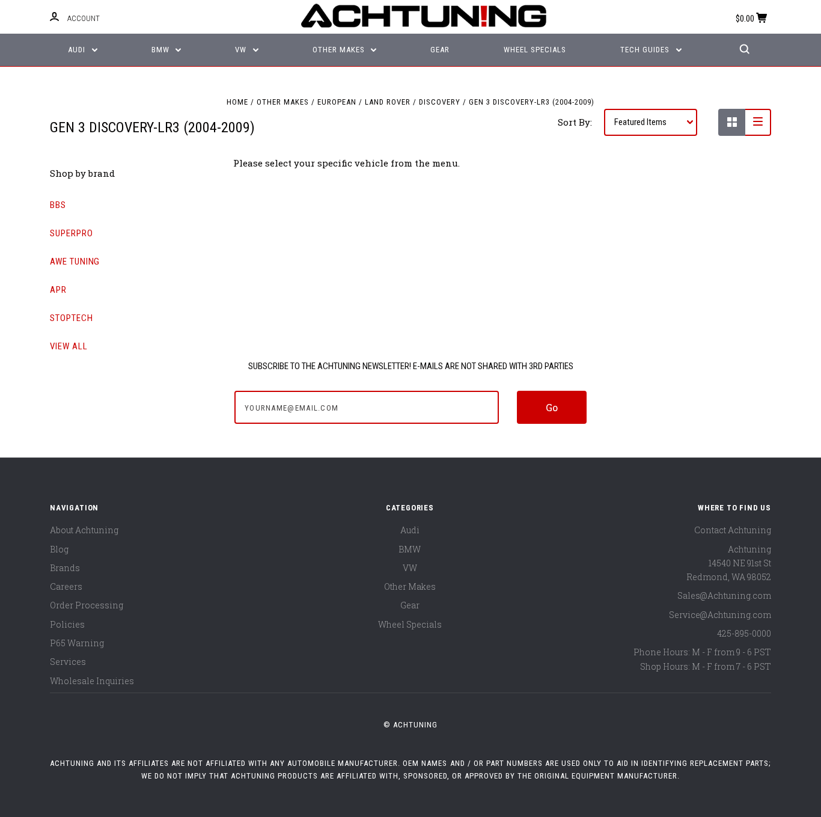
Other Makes (340, 49)
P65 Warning (77, 643)
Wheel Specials (535, 49)
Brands (65, 568)
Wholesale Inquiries (92, 681)
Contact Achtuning (732, 530)
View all (69, 346)
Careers (66, 586)
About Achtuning (84, 530)
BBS (58, 205)
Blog (59, 549)
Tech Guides (646, 49)
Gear (440, 49)
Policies (67, 624)
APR (58, 289)
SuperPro (71, 233)
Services (68, 661)
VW (242, 49)
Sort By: (575, 122)
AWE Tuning (75, 261)
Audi (78, 49)
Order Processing (86, 605)
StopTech (71, 318)
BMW (161, 49)
